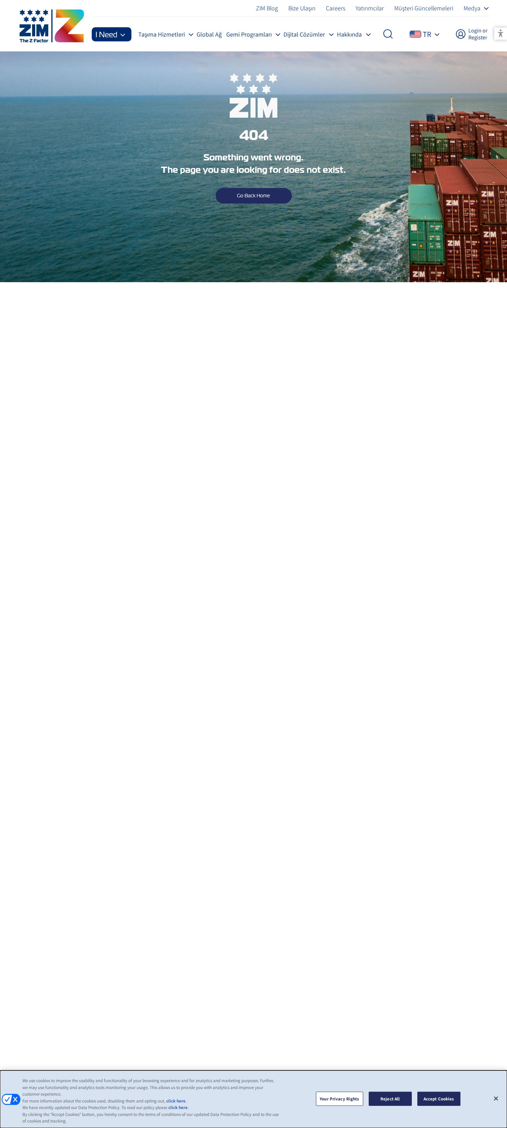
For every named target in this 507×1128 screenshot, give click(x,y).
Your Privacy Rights (339, 1098)
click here (176, 1101)
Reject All (390, 1098)
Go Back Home (253, 195)
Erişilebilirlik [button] (500, 34)
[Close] (496, 1098)
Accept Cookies (439, 1098)
